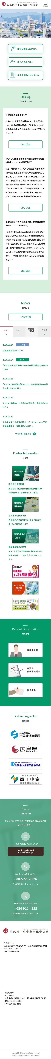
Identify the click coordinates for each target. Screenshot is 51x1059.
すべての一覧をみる (23, 433)
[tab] (6, 331)
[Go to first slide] (48, 24)
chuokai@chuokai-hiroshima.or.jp (25, 851)
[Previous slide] (2, 24)
